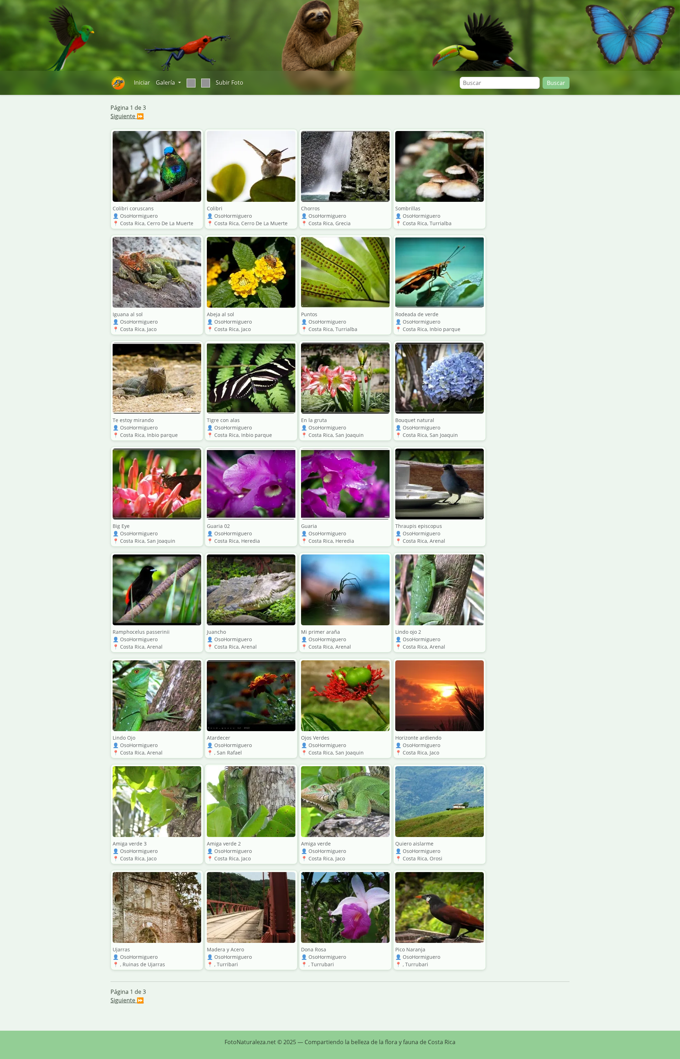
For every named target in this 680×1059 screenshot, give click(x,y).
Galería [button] (166, 82)
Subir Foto (229, 82)
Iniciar (142, 82)
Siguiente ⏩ (127, 116)
